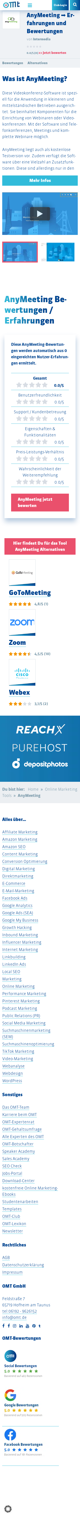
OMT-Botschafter (18, 1143)
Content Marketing (20, 854)
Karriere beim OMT (19, 1114)
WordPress (12, 1080)
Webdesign (12, 1073)
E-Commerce (13, 883)
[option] (40, 217)
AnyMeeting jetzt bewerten (35, 502)
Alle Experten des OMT (23, 1136)
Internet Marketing (20, 949)
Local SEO (11, 971)
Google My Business (20, 920)
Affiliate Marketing (20, 832)
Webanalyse (13, 1066)
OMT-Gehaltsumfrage (22, 1129)
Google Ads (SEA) (17, 912)
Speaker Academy (18, 1151)
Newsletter (12, 1231)
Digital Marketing (18, 868)
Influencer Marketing (21, 942)
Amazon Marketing (19, 839)
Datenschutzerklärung (23, 1264)
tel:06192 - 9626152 (19, 1311)
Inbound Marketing (20, 934)
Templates (12, 1209)
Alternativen (38, 63)
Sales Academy (15, 1158)
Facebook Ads (14, 898)
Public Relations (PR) (21, 1015)
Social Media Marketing (24, 1023)
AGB (6, 1257)
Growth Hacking (17, 927)
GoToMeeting (30, 592)
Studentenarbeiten (20, 1201)
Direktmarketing (17, 876)
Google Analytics (17, 905)
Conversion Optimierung (24, 861)
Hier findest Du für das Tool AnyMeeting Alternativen (40, 546)
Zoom (17, 642)
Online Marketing (18, 986)
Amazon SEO (14, 846)
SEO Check (12, 1166)
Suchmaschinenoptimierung (28, 1044)
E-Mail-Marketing (18, 890)
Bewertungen (12, 63)
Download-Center (18, 1180)
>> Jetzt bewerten (52, 53)
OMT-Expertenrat (18, 1121)
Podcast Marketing (19, 1008)
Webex (19, 692)
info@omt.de (14, 1317)
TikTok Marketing (18, 1051)
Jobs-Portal (12, 1173)
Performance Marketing (24, 993)
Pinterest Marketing (21, 1001)
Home (33, 789)
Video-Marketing (17, 1058)
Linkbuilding (14, 956)
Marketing (12, 978)
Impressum (12, 1272)
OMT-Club (11, 1216)
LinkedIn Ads (14, 964)
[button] (8, 1509)
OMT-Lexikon (14, 1223)
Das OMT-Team (15, 1107)
